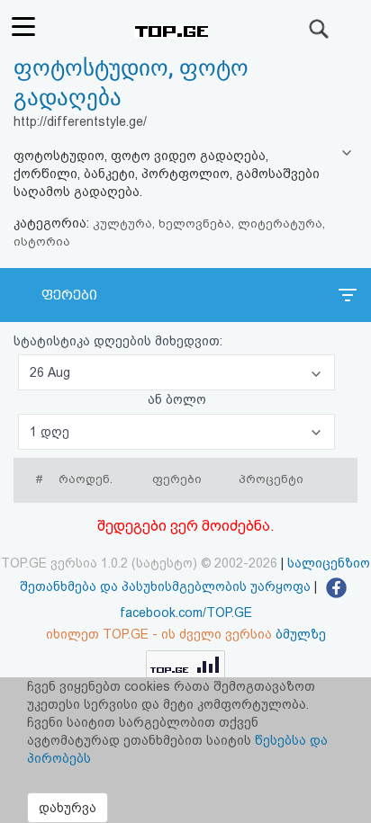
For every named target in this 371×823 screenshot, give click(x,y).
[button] (176, 372)
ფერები (69, 295)
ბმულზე (301, 634)
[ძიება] (319, 29)
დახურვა (67, 808)
